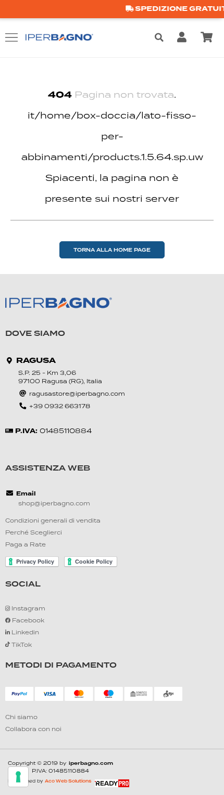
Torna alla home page (112, 250)
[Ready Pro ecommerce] (112, 783)
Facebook (27, 621)
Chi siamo (21, 717)
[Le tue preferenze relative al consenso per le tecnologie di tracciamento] (18, 777)
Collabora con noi (33, 729)
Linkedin (24, 633)
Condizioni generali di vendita (53, 521)
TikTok (21, 645)
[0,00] (208, 37)
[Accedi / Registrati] (184, 37)
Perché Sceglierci (33, 533)
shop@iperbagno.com (54, 504)
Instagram (27, 609)
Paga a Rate (25, 545)
